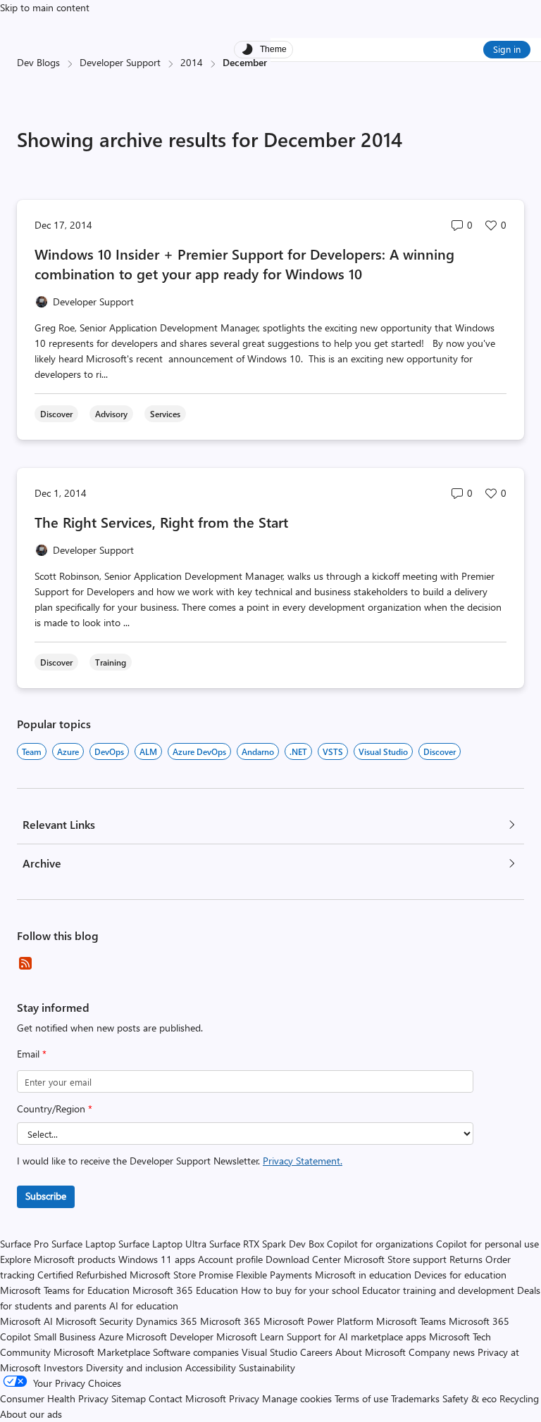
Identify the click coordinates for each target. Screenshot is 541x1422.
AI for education (143, 1305)
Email (31, 1053)
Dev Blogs (38, 62)
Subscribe (45, 1195)
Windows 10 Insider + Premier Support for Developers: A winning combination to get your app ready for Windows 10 (244, 263)
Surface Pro (24, 1243)
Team (32, 751)
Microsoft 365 (230, 1321)
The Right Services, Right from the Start (161, 521)
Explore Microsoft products (58, 1259)
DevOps (109, 751)
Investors (63, 1367)
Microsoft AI (26, 1321)
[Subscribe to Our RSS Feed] (25, 963)
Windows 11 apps (156, 1259)
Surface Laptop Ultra (162, 1243)
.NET (298, 751)
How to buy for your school (300, 1290)
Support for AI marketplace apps (356, 1336)
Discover (439, 751)
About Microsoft (370, 1352)
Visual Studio (383, 751)
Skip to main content (44, 7)
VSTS (333, 751)
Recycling (519, 1398)
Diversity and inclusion (134, 1367)
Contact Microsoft (187, 1398)
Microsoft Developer (169, 1336)
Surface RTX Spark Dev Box (266, 1243)
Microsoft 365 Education (185, 1290)
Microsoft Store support (395, 1259)
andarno (258, 751)
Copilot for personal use (487, 1243)
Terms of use (361, 1398)
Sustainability (267, 1367)
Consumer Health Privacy (54, 1398)
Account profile (230, 1259)
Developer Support (120, 62)
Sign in (507, 49)
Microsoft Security (94, 1321)
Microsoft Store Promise (181, 1274)
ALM (148, 751)
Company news (442, 1352)
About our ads (31, 1414)
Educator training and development (438, 1290)
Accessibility (210, 1367)
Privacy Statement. (302, 1160)
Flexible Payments (274, 1274)
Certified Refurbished (82, 1274)
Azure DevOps (199, 751)
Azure (68, 751)
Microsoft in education (363, 1274)
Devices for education (460, 1274)
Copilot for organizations (380, 1243)
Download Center (303, 1259)
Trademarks (415, 1398)
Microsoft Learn (250, 1336)
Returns (466, 1259)
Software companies (196, 1352)
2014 (191, 62)
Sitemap (128, 1398)
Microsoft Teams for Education (65, 1290)
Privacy (245, 1398)
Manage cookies (297, 1398)
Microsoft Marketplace (102, 1352)
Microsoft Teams (411, 1321)
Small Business (65, 1336)
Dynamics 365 (166, 1321)
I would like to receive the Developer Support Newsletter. (179, 1160)
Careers (316, 1352)
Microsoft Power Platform (318, 1321)
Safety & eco (469, 1398)
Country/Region (54, 1108)
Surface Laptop (83, 1243)
